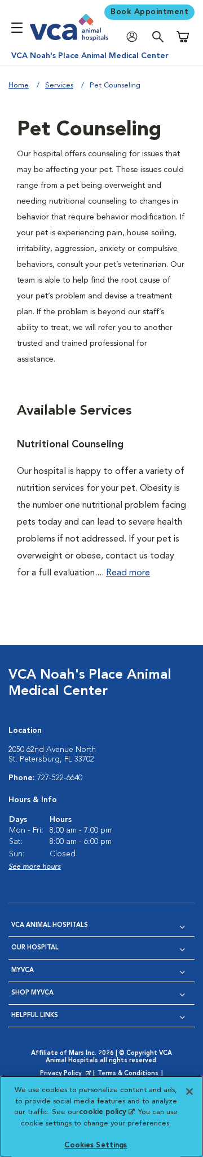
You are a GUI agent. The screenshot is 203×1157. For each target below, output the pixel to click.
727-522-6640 (59, 778)
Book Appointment (149, 12)
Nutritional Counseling (70, 444)
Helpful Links (34, 1016)
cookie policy (106, 1112)
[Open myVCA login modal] (135, 37)
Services (59, 85)
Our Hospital (35, 948)
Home (18, 85)
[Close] (189, 1091)
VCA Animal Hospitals (49, 925)
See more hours (34, 866)
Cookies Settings (95, 1145)
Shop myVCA (32, 993)
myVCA (22, 970)
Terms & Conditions (128, 1074)
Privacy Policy (66, 1074)
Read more (128, 573)
